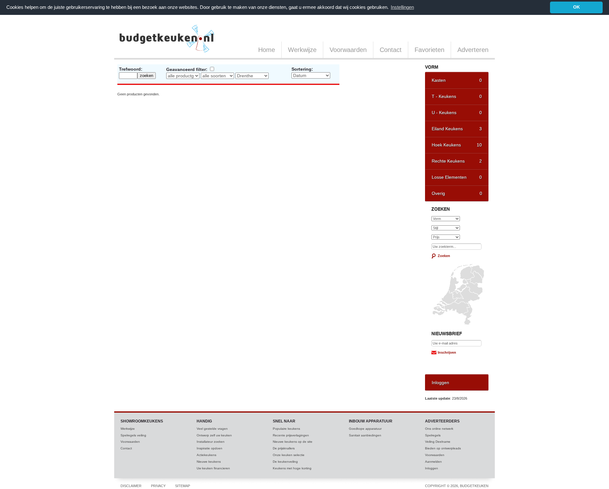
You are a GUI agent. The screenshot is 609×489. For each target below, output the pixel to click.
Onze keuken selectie (288, 455)
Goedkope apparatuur (365, 428)
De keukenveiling (285, 461)
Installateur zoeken (211, 441)
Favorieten (429, 49)
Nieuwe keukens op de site (292, 441)
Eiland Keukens (457, 128)
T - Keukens (457, 96)
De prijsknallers (284, 448)
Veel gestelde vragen (212, 428)
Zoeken (444, 256)
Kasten (457, 80)
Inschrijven (447, 352)
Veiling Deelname (437, 441)
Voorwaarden (348, 49)
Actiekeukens (206, 455)
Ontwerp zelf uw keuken (214, 435)
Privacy (158, 486)
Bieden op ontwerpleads (443, 448)
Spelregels (433, 435)
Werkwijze (302, 49)
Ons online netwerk (439, 428)
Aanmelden (433, 461)
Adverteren (472, 49)
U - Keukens (457, 112)
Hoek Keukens (457, 144)
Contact (391, 49)
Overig (457, 193)
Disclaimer (131, 486)
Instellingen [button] (402, 7)
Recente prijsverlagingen (291, 435)
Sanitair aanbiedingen (365, 435)
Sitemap (182, 486)
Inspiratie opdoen (209, 448)
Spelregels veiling (133, 435)
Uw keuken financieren (213, 468)
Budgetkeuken (167, 38)
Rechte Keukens (457, 161)
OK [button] (576, 7)
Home (266, 49)
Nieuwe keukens (209, 461)
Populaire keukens (286, 428)
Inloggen (440, 382)
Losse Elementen (457, 177)
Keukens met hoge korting (292, 468)
